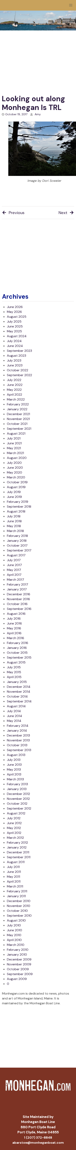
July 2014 (14, 711)
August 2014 (16, 706)
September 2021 (19, 428)
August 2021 (16, 433)
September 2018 (19, 506)
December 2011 (18, 852)
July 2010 (14, 925)
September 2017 (19, 550)
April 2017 (14, 575)
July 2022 (14, 380)
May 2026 (14, 312)
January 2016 (17, 648)
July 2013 (13, 760)
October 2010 (17, 911)
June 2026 (15, 307)
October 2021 (17, 424)
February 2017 (17, 584)
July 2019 (14, 492)
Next (63, 212)
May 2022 (14, 390)
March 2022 (16, 399)
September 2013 (19, 750)
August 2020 (17, 458)
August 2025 (16, 316)
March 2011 (15, 886)
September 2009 (20, 974)
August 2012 (16, 813)
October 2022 (17, 370)
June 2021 (14, 443)
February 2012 (17, 842)
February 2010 (17, 950)
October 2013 (17, 745)
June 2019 (14, 497)
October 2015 (17, 652)
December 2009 (19, 959)
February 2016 (17, 643)
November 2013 (18, 740)
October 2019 (17, 482)
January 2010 (17, 954)
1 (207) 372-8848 (38, 1137)
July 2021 (13, 438)
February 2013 (17, 784)
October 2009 (18, 969)
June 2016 (14, 623)
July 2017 (14, 560)
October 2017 (17, 545)
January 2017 (17, 589)
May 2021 (14, 448)
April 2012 (14, 833)
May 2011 (13, 876)
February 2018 (17, 536)
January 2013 (17, 789)
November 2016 (18, 599)
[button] (70, 5)
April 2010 (14, 940)
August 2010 (16, 920)
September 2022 (19, 375)
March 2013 (15, 779)
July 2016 (14, 618)
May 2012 (14, 828)
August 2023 (16, 355)
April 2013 (14, 774)
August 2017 (16, 555)
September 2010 (19, 915)
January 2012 (17, 847)
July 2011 (13, 867)
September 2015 (19, 657)
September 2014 (19, 701)
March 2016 (15, 638)
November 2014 (18, 691)
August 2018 (16, 511)
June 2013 (14, 764)
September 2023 (19, 351)
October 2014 (17, 696)
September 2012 (19, 808)
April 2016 (14, 633)
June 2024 (15, 346)
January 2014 (17, 730)
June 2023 (14, 365)
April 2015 (14, 677)
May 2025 (14, 331)
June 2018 (14, 521)
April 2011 (13, 881)
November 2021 (18, 419)
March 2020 (16, 477)
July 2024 (14, 341)
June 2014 (14, 716)
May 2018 (14, 526)
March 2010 (15, 945)
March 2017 (15, 579)
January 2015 (17, 682)
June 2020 (15, 467)
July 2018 (13, 516)
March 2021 (15, 453)
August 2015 (16, 662)
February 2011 (17, 891)
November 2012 (18, 799)
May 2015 (14, 672)
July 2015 (14, 667)
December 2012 (18, 794)
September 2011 (18, 857)
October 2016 (17, 604)
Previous (17, 212)
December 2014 (18, 687)
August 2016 (16, 614)
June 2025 (15, 326)
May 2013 (14, 769)
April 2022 (14, 394)
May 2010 (14, 935)
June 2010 (14, 930)
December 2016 (18, 594)
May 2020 (14, 472)
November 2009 (19, 964)
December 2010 (18, 901)
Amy (38, 114)
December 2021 (18, 414)
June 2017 (14, 565)
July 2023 (14, 360)
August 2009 (17, 979)
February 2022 (18, 404)
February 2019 (17, 502)
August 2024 (17, 336)
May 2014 (14, 721)
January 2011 (16, 896)
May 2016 (14, 628)
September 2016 (19, 609)
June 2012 (14, 823)
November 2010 (18, 906)
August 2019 (16, 487)
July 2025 (14, 321)
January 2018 (17, 540)
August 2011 (16, 862)
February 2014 (17, 726)
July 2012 (13, 818)
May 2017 (14, 570)
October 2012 (17, 803)
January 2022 (17, 409)
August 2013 (16, 755)
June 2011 (14, 872)
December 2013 (18, 735)
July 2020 (14, 463)
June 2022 (14, 385)
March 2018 (15, 531)
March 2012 (15, 838)
